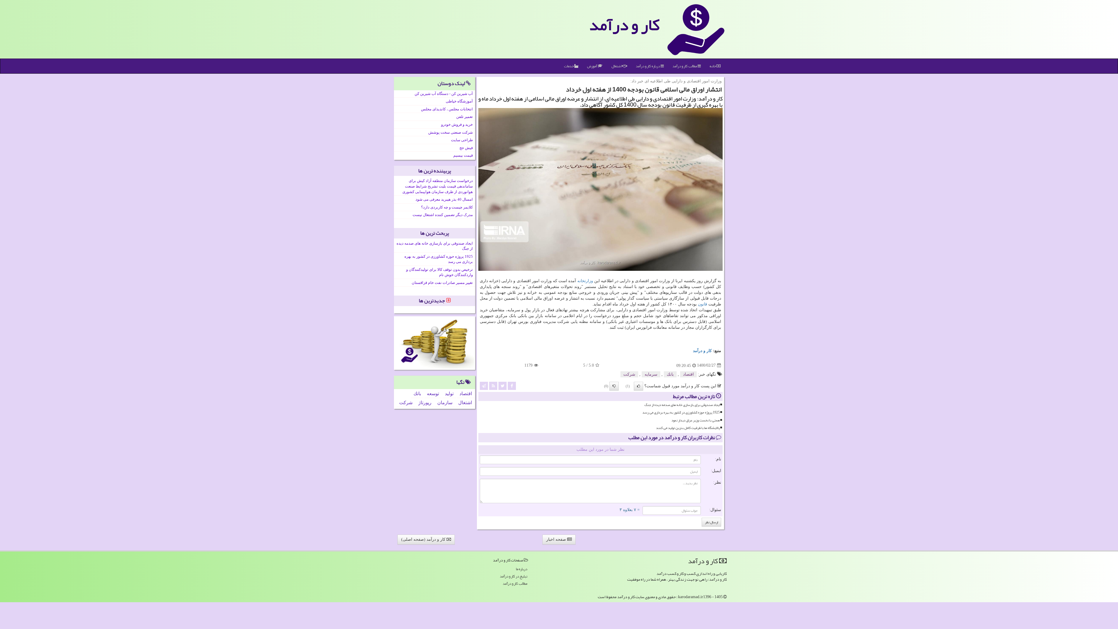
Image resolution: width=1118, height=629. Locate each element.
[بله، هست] (638, 386)
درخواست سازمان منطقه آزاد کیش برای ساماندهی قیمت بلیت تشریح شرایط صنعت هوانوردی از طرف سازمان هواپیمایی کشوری (437, 186)
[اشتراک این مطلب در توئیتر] (502, 385)
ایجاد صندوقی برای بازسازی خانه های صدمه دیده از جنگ (682, 405)
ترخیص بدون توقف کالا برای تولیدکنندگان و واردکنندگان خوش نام (439, 272)
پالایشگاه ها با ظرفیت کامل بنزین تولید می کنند (688, 428)
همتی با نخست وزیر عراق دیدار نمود (695, 420)
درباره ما (521, 569)
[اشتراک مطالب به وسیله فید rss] (493, 385)
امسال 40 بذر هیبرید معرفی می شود (444, 199)
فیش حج (466, 148)
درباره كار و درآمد (648, 66)
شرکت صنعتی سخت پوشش (450, 132)
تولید (449, 393)
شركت (629, 374)
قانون (702, 304)
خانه (713, 66)
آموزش (592, 66)
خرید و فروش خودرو (457, 124)
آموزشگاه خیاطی (459, 101)
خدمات (569, 66)
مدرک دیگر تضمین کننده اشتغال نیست (443, 215)
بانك (670, 374)
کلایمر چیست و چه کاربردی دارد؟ (447, 207)
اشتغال (616, 66)
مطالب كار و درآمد (685, 66)
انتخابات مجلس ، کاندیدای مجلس (447, 109)
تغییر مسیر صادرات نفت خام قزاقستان (442, 282)
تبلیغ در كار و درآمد (513, 576)
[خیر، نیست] (614, 386)
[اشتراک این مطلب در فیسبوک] (512, 385)
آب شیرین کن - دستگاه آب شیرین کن (444, 93)
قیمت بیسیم (463, 155)
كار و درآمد (624, 24)
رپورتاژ (424, 402)
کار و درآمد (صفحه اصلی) (424, 539)
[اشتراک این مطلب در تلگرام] (484, 385)
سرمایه (651, 374)
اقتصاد (688, 374)
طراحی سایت (462, 140)
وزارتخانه (585, 281)
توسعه (433, 393)
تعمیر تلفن (464, 116)
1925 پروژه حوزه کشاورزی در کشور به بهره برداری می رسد (681, 412)
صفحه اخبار (556, 539)
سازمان (444, 402)
